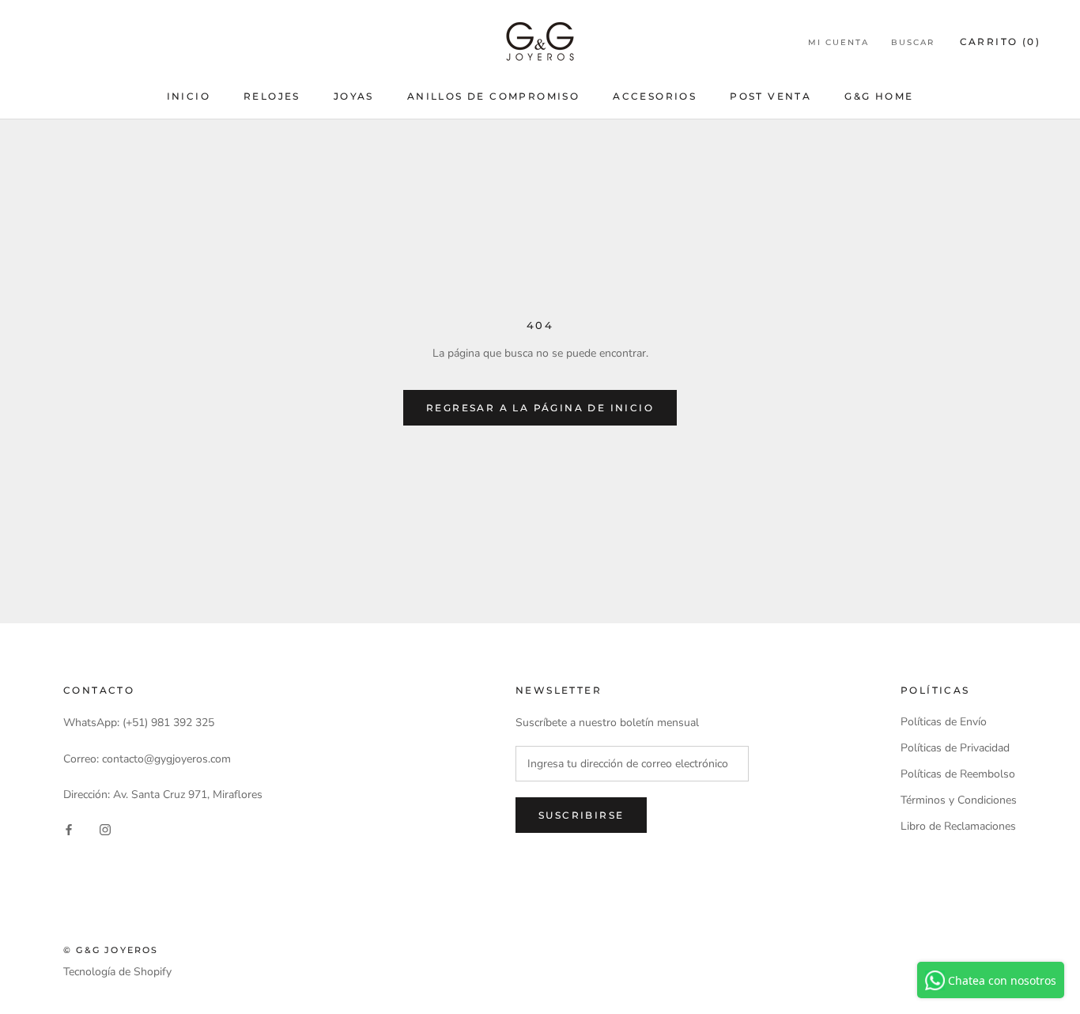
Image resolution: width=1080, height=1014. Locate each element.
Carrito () (1000, 41)
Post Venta (770, 96)
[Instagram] (105, 828)
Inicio (188, 96)
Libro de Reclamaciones (958, 826)
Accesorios (655, 96)
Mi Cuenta (838, 42)
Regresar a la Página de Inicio (540, 408)
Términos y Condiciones (959, 800)
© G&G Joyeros (111, 949)
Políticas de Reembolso (958, 773)
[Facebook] (68, 828)
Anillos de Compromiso (493, 96)
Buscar (913, 42)
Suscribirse (581, 815)
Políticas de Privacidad (955, 747)
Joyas (354, 96)
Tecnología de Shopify (117, 971)
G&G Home (878, 96)
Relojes (272, 96)
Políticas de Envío (944, 721)
